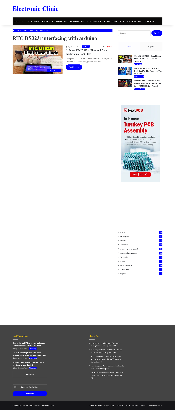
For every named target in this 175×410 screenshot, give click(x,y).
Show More (30, 374)
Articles (18, 21)
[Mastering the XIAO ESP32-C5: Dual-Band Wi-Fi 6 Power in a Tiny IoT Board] (125, 71)
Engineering (133, 21)
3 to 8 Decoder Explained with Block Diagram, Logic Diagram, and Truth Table (29, 354)
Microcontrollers (113, 21)
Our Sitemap (92, 405)
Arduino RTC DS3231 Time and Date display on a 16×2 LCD (86, 52)
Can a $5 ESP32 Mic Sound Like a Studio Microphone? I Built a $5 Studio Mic (147, 59)
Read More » (74, 67)
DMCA (127, 405)
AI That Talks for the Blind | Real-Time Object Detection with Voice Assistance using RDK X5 (107, 375)
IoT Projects (76, 21)
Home (16, 30)
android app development (129, 249)
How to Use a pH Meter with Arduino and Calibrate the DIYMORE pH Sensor (29, 344)
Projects (60, 21)
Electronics (93, 21)
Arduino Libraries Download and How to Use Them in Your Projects (28, 363)
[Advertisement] (113, 8)
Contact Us (143, 405)
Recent (129, 46)
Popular (151, 46)
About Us (135, 405)
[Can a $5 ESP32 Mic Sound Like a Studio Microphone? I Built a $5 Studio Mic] (125, 59)
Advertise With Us (155, 405)
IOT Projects (124, 236)
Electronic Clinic (48, 405)
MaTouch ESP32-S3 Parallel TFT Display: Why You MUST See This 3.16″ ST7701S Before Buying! (147, 83)
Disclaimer (119, 405)
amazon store (124, 269)
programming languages (39, 21)
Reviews (149, 21)
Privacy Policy (109, 405)
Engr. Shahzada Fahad (74, 47)
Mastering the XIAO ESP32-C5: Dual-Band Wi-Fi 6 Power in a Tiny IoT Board (148, 71)
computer (123, 261)
